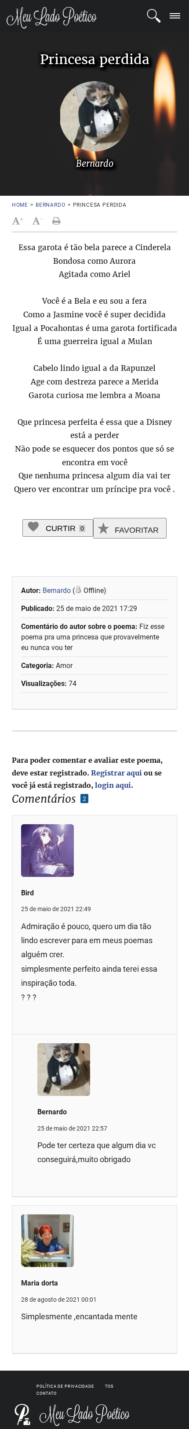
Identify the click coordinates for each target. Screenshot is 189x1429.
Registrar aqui (116, 772)
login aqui (113, 785)
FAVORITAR (136, 530)
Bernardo (50, 205)
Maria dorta (39, 1283)
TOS (109, 1386)
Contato (46, 1393)
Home (20, 205)
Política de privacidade (65, 1386)
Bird (27, 893)
